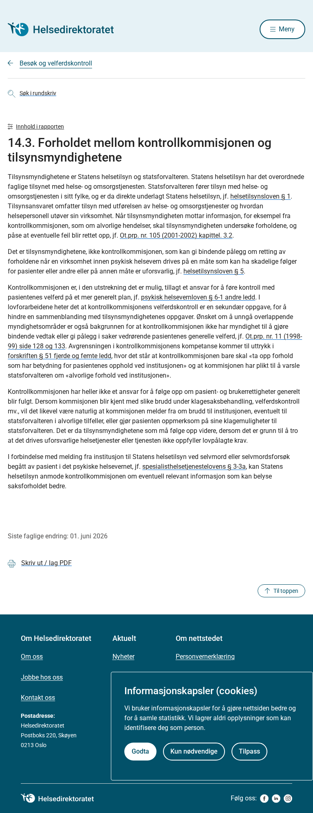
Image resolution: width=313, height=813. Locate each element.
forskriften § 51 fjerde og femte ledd (59, 356)
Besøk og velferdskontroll (56, 63)
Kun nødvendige (194, 751)
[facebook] (264, 798)
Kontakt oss (38, 698)
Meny (287, 29)
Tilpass (249, 751)
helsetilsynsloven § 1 (260, 196)
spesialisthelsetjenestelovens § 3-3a (194, 466)
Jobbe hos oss (42, 677)
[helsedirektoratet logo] (63, 798)
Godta (140, 751)
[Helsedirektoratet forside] (66, 29)
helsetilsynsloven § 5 (213, 271)
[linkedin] (276, 798)
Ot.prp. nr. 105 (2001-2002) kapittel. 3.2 (176, 235)
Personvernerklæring (205, 656)
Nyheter (123, 656)
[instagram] (288, 798)
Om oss (32, 656)
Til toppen (285, 591)
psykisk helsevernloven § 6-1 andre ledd (198, 297)
